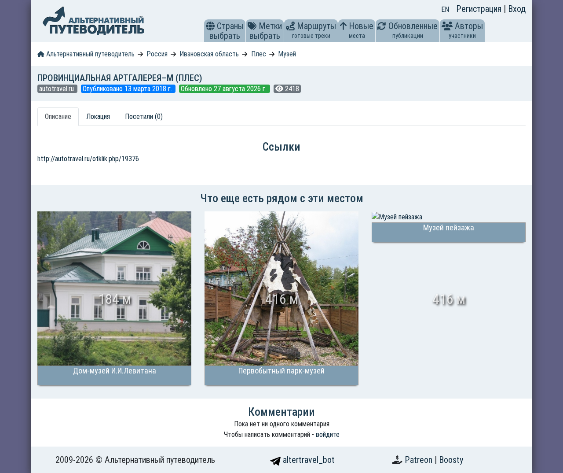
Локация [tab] (98, 116)
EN (445, 9)
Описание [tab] (58, 116)
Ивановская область (209, 54)
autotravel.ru (57, 89)
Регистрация (480, 9)
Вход (517, 9)
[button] (210, 26)
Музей (287, 54)
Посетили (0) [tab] (144, 116)
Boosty (451, 460)
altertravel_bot (308, 460)
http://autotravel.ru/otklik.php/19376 (88, 159)
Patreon (420, 460)
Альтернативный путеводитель (89, 54)
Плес (258, 54)
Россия (157, 54)
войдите (328, 434)
